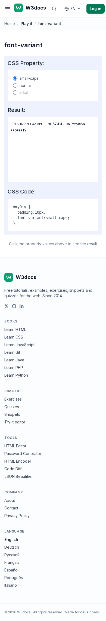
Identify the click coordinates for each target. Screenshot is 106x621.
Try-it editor (14, 422)
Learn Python (16, 375)
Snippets (12, 414)
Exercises (13, 399)
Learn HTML (15, 329)
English (11, 539)
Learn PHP (13, 367)
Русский (12, 554)
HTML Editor (15, 446)
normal (26, 85)
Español (11, 570)
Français (11, 562)
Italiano (10, 585)
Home (9, 23)
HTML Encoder (17, 461)
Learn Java (14, 360)
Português (13, 577)
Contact (11, 508)
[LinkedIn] (22, 306)
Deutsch (11, 547)
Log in (95, 8)
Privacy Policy (17, 515)
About (9, 500)
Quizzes (11, 406)
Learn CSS (13, 337)
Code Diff (12, 468)
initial (24, 92)
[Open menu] (7, 8)
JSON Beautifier (18, 476)
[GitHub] (14, 306)
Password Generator (22, 453)
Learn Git (12, 352)
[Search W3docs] (54, 9)
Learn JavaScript (19, 344)
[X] (6, 306)
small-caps (29, 78)
